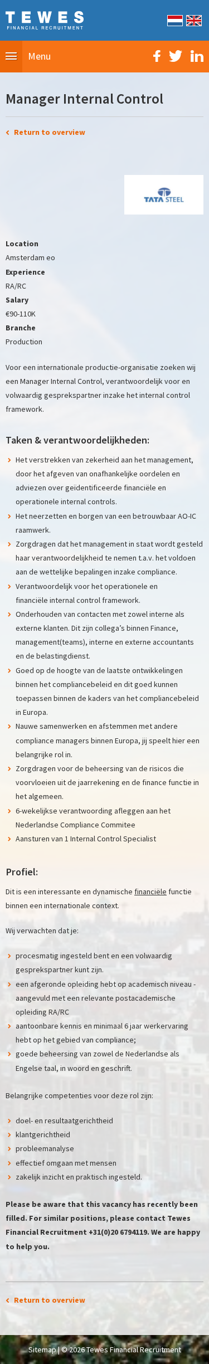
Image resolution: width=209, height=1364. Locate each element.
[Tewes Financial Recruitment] (45, 19)
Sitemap (42, 1349)
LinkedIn (197, 56)
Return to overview (49, 132)
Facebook (157, 56)
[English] (193, 19)
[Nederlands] (174, 19)
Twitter (175, 56)
